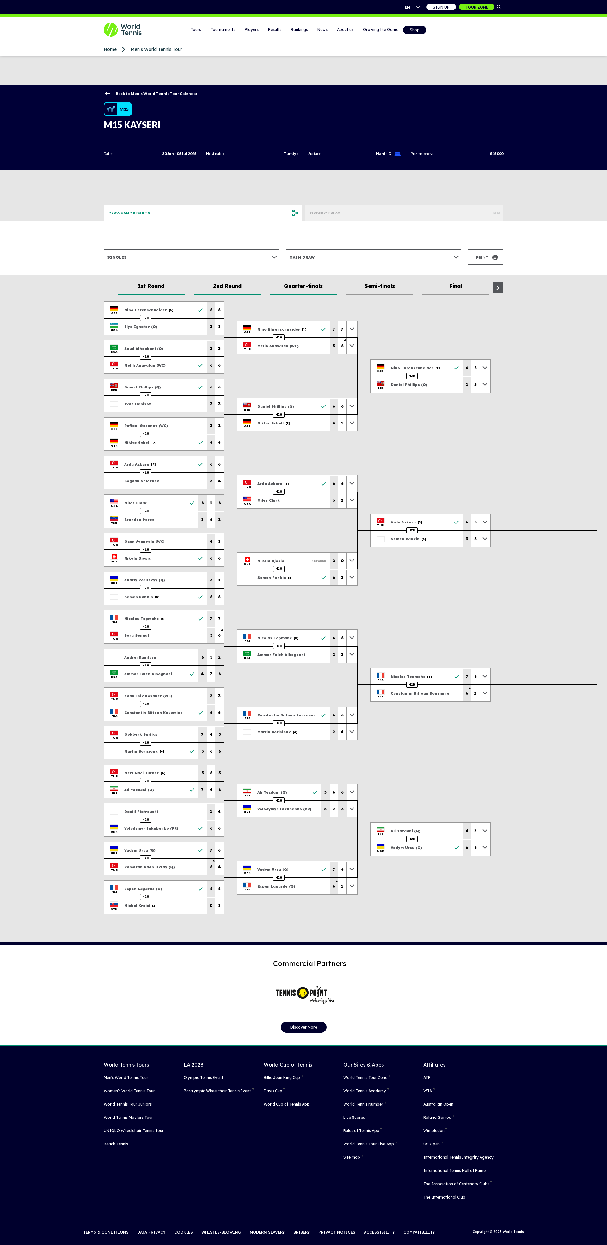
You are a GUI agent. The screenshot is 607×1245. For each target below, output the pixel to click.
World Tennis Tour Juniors (128, 1104)
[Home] (130, 30)
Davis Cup (273, 1090)
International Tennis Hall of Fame (454, 1170)
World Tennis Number (363, 1104)
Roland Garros (437, 1117)
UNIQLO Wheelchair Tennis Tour (134, 1130)
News (322, 29)
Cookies (183, 1232)
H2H (145, 318)
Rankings (299, 29)
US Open (431, 1144)
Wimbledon (434, 1130)
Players (252, 29)
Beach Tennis (116, 1144)
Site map (351, 1157)
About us (345, 29)
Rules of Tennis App (361, 1130)
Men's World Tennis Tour (156, 49)
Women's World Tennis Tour (129, 1090)
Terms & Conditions (106, 1232)
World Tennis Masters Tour (128, 1117)
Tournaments (223, 29)
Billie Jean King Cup (282, 1077)
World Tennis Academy (364, 1090)
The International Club (444, 1197)
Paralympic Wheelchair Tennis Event (217, 1090)
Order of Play (325, 213)
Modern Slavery (267, 1232)
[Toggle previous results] (352, 329)
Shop (415, 30)
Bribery (301, 1232)
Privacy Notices (336, 1232)
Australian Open (438, 1104)
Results (274, 29)
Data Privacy (151, 1232)
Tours (196, 29)
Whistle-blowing (221, 1232)
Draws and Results (129, 213)
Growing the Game (380, 29)
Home (110, 49)
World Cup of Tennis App (287, 1104)
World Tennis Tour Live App (368, 1144)
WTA (427, 1090)
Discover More (303, 1027)
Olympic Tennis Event (203, 1077)
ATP (427, 1077)
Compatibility (419, 1232)
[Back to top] (601, 1233)
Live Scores (354, 1117)
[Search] (498, 7)
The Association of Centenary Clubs (456, 1183)
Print (482, 257)
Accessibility (379, 1232)
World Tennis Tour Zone (365, 1077)
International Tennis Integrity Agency (458, 1157)
